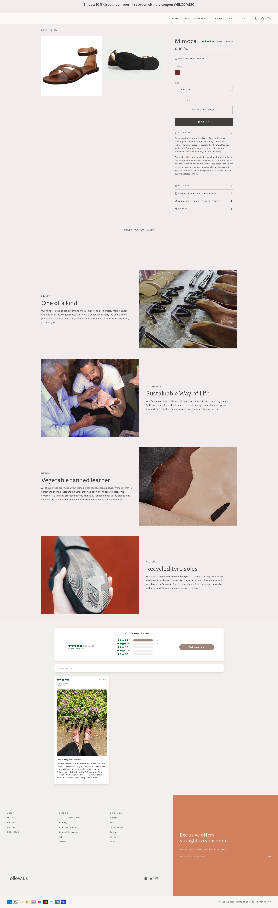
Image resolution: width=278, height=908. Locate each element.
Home (44, 30)
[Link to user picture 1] (82, 722)
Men (112, 822)
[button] (176, 18)
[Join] (267, 856)
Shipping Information (68, 827)
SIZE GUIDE (183, 185)
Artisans (11, 827)
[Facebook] (146, 878)
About (113, 837)
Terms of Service (245, 902)
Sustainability (116, 827)
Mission (10, 818)
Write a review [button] (196, 647)
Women (113, 818)
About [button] (10, 813)
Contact (62, 841)
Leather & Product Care (69, 818)
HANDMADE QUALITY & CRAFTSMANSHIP (198, 193)
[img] (63, 680)
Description (184, 133)
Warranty (63, 822)
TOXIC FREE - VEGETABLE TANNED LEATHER (198, 201)
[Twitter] (151, 878)
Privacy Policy (263, 902)
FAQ (60, 837)
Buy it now (204, 122)
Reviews (113, 832)
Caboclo (224, 902)
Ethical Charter (14, 832)
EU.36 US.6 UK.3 (185, 89)
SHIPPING (182, 209)
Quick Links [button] (116, 813)
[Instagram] (157, 878)
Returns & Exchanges (68, 832)
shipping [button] (63, 813)
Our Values (12, 822)
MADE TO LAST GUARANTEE (191, 58)
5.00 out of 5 (88, 646)
